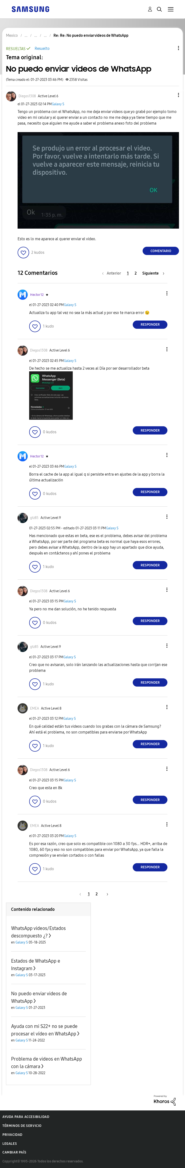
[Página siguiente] (105, 894)
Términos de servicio (22, 1126)
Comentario (161, 251)
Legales (9, 1144)
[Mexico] (30, 9)
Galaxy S (58, 104)
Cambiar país (14, 1152)
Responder (150, 324)
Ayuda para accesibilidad (25, 1117)
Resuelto (42, 48)
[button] (170, 95)
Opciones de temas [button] (170, 48)
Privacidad (12, 1135)
